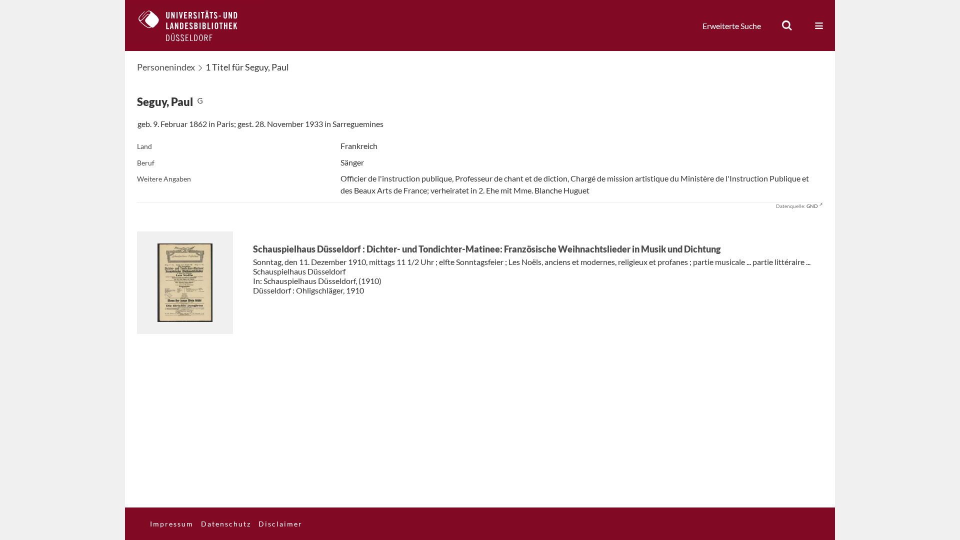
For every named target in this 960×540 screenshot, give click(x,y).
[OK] (787, 25)
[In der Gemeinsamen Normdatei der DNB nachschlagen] (200, 101)
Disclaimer (280, 524)
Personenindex (166, 67)
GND (812, 206)
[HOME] (195, 25)
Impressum (172, 524)
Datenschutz (226, 524)
